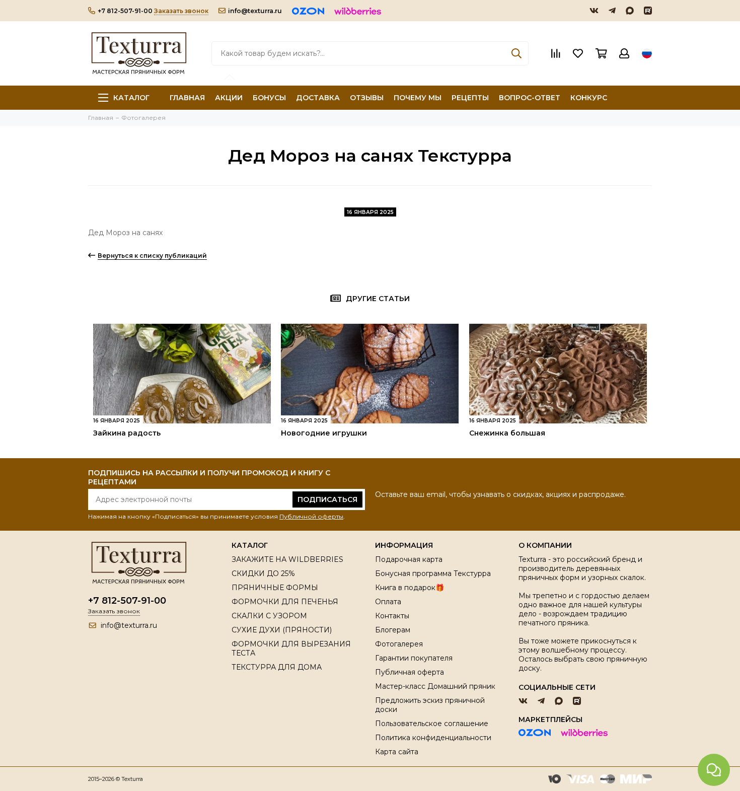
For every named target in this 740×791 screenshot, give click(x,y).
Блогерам (392, 629)
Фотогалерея (399, 644)
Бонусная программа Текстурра (433, 573)
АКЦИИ (229, 97)
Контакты (392, 615)
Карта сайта (396, 751)
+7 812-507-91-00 (125, 11)
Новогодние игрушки (324, 433)
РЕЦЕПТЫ (470, 97)
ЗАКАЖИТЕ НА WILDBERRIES (287, 559)
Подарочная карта (408, 559)
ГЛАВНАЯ (187, 97)
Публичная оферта (409, 672)
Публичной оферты (311, 516)
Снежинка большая (507, 433)
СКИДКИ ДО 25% (263, 573)
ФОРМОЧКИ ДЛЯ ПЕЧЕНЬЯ (285, 601)
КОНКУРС (588, 97)
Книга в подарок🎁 (409, 587)
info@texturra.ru (255, 11)
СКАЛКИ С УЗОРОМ (269, 615)
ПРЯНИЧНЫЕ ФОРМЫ (275, 587)
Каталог (131, 97)
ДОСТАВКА (318, 97)
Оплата (388, 601)
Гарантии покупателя (414, 658)
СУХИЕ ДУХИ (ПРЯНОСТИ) (282, 629)
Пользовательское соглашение (431, 723)
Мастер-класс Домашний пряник (435, 686)
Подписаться (327, 499)
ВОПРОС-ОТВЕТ (529, 97)
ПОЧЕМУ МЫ (417, 97)
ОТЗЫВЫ (367, 97)
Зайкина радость (127, 433)
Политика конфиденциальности (433, 737)
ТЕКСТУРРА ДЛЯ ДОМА (277, 667)
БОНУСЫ (269, 97)
